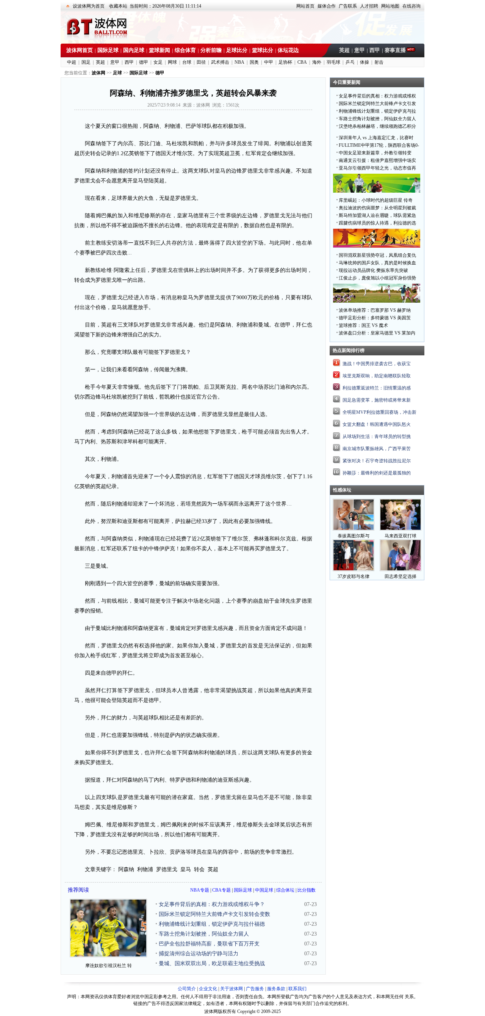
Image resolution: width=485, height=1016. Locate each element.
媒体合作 (327, 6)
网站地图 (390, 6)
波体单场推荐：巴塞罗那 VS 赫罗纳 (375, 310)
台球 (186, 62)
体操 (364, 62)
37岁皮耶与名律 (353, 576)
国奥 (254, 62)
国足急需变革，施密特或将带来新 (377, 400)
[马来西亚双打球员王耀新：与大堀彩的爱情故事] (400, 529)
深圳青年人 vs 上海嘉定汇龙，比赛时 (376, 137)
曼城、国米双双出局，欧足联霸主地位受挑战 (212, 963)
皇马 (185, 869)
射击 (378, 62)
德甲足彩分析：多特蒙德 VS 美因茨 (375, 317)
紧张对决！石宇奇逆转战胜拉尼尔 (377, 460)
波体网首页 (79, 50)
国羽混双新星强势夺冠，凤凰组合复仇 (377, 255)
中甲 (268, 62)
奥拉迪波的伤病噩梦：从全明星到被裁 (377, 207)
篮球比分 (262, 50)
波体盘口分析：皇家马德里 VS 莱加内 (377, 333)
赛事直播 (395, 50)
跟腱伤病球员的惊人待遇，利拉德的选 (377, 223)
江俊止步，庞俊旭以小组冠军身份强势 (377, 278)
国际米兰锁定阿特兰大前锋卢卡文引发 (377, 103)
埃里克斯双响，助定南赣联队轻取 (377, 375)
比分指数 (306, 890)
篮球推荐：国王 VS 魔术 (363, 325)
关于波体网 (231, 988)
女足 (158, 62)
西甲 (374, 50)
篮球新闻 (159, 50)
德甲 (143, 62)
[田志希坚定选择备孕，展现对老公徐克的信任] (400, 569)
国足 (86, 62)
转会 (199, 869)
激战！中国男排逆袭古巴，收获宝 (377, 363)
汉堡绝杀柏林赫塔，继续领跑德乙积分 (377, 126)
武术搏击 (220, 62)
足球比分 (236, 50)
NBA (239, 62)
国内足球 (133, 50)
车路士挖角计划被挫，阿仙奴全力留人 (204, 934)
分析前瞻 (211, 50)
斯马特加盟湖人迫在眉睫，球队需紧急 (377, 215)
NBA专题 (199, 890)
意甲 (359, 50)
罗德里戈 (166, 869)
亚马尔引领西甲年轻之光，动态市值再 (377, 168)
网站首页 (305, 6)
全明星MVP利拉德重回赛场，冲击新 (379, 412)
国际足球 (108, 50)
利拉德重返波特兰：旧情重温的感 (377, 388)
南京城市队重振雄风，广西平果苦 (377, 448)
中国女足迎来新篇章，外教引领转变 (375, 152)
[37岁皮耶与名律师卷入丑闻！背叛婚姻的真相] (353, 569)
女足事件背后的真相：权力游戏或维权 (377, 96)
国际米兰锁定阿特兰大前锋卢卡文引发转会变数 (214, 914)
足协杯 (285, 62)
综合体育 (185, 50)
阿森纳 (126, 869)
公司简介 (187, 988)
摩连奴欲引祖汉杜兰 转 (108, 965)
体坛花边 (288, 50)
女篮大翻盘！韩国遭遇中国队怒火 (377, 424)
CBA (302, 62)
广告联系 (348, 6)
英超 (344, 50)
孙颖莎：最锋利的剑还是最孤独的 (377, 473)
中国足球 (264, 890)
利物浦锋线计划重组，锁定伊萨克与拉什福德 (212, 924)
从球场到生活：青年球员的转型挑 (377, 436)
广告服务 (255, 988)
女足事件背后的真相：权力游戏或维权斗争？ (212, 904)
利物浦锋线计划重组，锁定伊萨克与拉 (377, 111)
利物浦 (145, 869)
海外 (316, 62)
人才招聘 (369, 6)
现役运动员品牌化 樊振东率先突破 (373, 270)
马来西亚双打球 (400, 536)
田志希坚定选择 (400, 576)
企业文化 (208, 988)
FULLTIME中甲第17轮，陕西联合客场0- (379, 145)
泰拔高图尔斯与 (353, 536)
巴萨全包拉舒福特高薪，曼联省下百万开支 (209, 944)
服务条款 (276, 988)
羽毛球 (333, 62)
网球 (172, 62)
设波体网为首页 (89, 6)
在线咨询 (411, 6)
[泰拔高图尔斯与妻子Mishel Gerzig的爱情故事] (353, 529)
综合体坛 (285, 890)
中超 (71, 62)
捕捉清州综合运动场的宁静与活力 (198, 953)
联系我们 (297, 988)
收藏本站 (118, 6)
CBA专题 (221, 890)
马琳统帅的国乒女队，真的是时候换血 (377, 262)
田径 (201, 62)
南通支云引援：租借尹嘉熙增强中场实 (377, 160)
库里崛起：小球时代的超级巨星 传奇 (376, 200)
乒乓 (350, 62)
